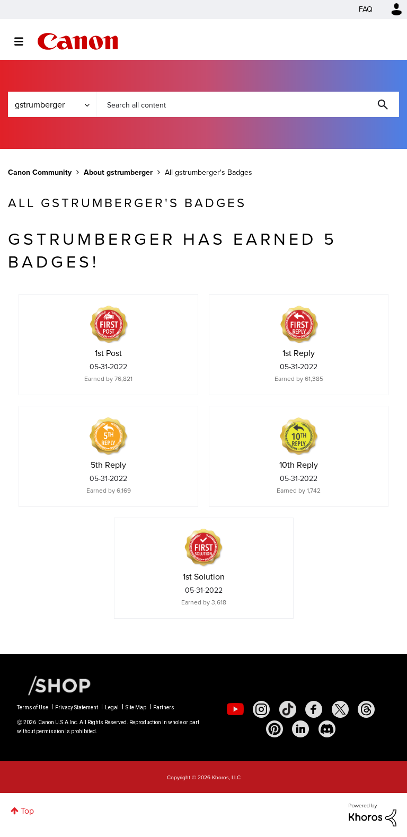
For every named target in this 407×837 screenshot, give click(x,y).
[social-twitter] (340, 709)
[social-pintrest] (274, 728)
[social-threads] (366, 709)
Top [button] (27, 811)
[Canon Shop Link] (54, 685)
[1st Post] (109, 324)
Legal (112, 707)
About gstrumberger (118, 172)
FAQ (366, 9)
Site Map (136, 707)
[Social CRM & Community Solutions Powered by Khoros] (372, 814)
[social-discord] (326, 728)
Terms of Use (32, 707)
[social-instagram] (261, 709)
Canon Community (78, 41)
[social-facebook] (313, 709)
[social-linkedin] (300, 728)
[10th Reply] (299, 436)
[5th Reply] (109, 436)
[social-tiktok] (287, 709)
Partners (163, 707)
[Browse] (24, 41)
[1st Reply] (299, 324)
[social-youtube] (235, 709)
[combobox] (247, 104)
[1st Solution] (203, 548)
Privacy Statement (76, 707)
